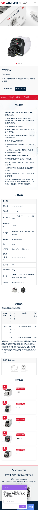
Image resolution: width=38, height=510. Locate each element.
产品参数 (11, 97)
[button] (16, 63)
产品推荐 (26, 97)
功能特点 (4, 97)
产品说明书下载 (20, 88)
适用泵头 (19, 97)
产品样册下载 (7, 88)
